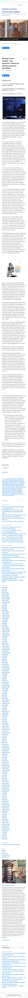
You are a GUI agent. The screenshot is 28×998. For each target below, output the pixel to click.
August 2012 (5, 830)
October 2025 (5, 600)
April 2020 (4, 697)
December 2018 (5, 711)
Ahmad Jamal (5, 481)
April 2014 (4, 798)
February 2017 (5, 744)
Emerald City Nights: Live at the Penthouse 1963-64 (13, 485)
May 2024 (4, 623)
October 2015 (5, 768)
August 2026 (5, 587)
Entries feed (5, 853)
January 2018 (5, 726)
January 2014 (5, 803)
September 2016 (6, 752)
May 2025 (4, 607)
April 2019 (4, 710)
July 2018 (4, 716)
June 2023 (4, 639)
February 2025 (5, 612)
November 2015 (5, 767)
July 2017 (4, 736)
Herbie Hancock (11, 487)
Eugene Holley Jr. (20, 485)
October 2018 (5, 713)
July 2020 (4, 692)
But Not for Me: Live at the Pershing (17, 483)
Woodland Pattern (14, 494)
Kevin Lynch (5, 527)
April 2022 (4, 661)
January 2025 (5, 613)
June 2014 (4, 795)
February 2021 (5, 682)
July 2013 (4, 813)
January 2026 (5, 595)
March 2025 (5, 610)
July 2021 (4, 675)
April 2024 (4, 625)
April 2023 (4, 641)
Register (4, 850)
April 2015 (4, 778)
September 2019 (6, 703)
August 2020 (5, 690)
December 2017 (5, 728)
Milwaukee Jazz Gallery (17, 490)
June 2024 (4, 621)
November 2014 (5, 786)
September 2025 (6, 602)
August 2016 (5, 754)
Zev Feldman (18, 122)
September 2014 (6, 790)
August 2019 (5, 705)
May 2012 (4, 835)
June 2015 (4, 775)
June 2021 (4, 677)
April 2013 (4, 817)
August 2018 (5, 715)
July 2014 (4, 793)
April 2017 (4, 741)
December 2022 (5, 648)
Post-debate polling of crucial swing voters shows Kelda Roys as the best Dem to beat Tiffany (12, 511)
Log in (3, 852)
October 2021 (5, 670)
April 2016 (4, 759)
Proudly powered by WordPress (14, 995)
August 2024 (5, 620)
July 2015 (4, 773)
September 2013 (6, 809)
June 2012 (4, 834)
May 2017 (4, 739)
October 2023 (5, 633)
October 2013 (5, 808)
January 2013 (5, 822)
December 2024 (5, 615)
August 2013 (5, 811)
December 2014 (5, 785)
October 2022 (5, 651)
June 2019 (4, 706)
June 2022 (4, 657)
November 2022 (5, 649)
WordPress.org (5, 857)
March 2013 (5, 819)
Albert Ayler (11, 481)
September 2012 (6, 829)
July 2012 (4, 832)
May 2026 (4, 590)
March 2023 (5, 643)
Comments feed (6, 855)
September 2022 (6, 653)
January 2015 (5, 783)
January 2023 (5, 646)
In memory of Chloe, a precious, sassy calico (13, 521)
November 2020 (5, 687)
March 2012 (5, 839)
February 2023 (5, 644)
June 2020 (4, 693)
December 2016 (5, 747)
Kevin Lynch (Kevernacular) (8, 885)
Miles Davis (8, 490)
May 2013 (4, 816)
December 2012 (5, 824)
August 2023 (5, 636)
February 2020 (5, 700)
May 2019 (4, 708)
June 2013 (4, 814)
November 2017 (5, 729)
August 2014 (5, 791)
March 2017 (5, 742)
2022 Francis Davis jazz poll (12, 480)
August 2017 (5, 734)
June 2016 (4, 757)
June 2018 (4, 718)
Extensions (4, 487)
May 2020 (4, 695)
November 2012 (5, 826)
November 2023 (5, 631)
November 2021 (5, 669)
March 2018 (5, 723)
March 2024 (5, 626)
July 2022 (4, 656)
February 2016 (5, 762)
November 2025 (5, 599)
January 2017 (5, 746)
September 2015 (6, 770)
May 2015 (4, 777)
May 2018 (4, 719)
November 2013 (5, 806)
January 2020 (5, 701)
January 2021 (5, 684)
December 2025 (5, 597)
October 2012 (5, 827)
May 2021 (4, 679)
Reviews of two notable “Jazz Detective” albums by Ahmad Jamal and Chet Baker (10, 63)
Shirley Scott (15, 492)
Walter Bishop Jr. (6, 494)
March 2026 (5, 592)
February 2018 (5, 724)
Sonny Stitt (20, 492)
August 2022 (5, 654)
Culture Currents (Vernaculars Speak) (10, 39)
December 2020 (5, 685)
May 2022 (4, 659)
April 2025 (4, 608)
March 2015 (5, 780)
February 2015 (5, 781)
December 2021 (5, 667)
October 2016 (5, 750)
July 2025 (4, 604)
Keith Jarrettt (15, 488)
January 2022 (5, 666)
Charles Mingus (5, 484)
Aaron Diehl (20, 480)
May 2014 (4, 796)
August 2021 (5, 674)
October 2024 (5, 618)
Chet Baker (12, 484)
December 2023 (5, 630)
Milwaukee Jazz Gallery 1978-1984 (9, 491)
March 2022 (5, 662)
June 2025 (4, 605)
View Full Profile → (6, 940)
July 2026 (4, 589)
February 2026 (5, 594)
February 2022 (5, 664)
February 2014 (5, 801)
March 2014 (5, 799)
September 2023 (6, 635)
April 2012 (4, 837)
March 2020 (5, 698)
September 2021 (6, 672)
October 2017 (5, 731)
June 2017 (4, 737)
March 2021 (5, 680)
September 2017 (6, 733)
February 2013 (5, 821)
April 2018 (4, 721)
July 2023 (4, 638)
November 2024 (5, 617)
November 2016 (5, 749)
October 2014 (5, 788)
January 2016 (5, 764)
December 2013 (5, 804)
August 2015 (5, 772)
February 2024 (5, 628)
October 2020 (5, 688)
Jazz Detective (8, 488)
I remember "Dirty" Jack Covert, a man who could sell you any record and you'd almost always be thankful (13, 565)
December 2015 (5, 765)
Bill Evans (17, 481)
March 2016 (5, 760)
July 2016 (4, 755)
